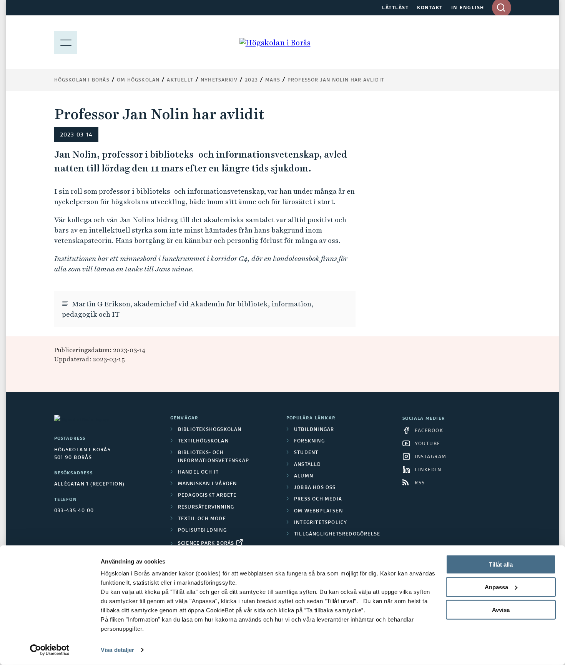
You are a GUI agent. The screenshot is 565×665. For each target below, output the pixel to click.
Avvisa (501, 609)
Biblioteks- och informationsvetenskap (213, 456)
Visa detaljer (117, 650)
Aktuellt (180, 80)
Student (306, 453)
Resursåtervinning (206, 507)
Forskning (309, 441)
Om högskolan (138, 80)
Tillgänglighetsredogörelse (337, 534)
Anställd (307, 464)
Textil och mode (202, 519)
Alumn (303, 476)
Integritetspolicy (320, 522)
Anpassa (496, 587)
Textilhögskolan (203, 441)
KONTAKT (430, 8)
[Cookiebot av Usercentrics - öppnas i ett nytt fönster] (49, 650)
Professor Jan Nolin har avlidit (335, 80)
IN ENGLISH (467, 8)
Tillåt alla (501, 564)
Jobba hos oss (315, 487)
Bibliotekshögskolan (210, 429)
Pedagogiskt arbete (207, 495)
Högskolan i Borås (82, 80)
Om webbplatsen (318, 511)
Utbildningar (314, 429)
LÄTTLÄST (395, 8)
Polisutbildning (202, 530)
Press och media (318, 499)
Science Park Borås (206, 543)
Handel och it (198, 472)
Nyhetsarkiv (219, 80)
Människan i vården (207, 484)
